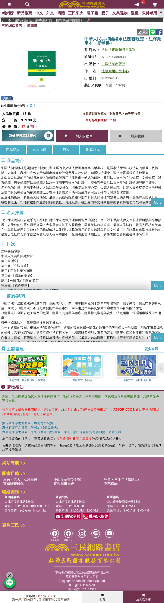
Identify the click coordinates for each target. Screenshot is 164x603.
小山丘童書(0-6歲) (67, 479)
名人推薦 (39, 149)
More (157, 202)
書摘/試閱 (93, 149)
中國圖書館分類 (14, 105)
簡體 (61, 13)
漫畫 (135, 13)
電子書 (92, 13)
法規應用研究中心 (115, 70)
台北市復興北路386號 (19, 501)
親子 (105, 13)
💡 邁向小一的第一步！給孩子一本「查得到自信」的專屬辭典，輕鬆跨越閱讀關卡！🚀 (42, 20)
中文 (39, 13)
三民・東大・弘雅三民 (20, 479)
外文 (50, 13)
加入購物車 (143, 599)
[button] (161, 368)
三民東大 (75, 13)
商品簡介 (13, 149)
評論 (145, 32)
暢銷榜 (8, 13)
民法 (32, 105)
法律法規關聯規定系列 (118, 49)
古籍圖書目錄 (13, 483)
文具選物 (120, 13)
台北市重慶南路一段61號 (123, 501)
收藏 (102, 599)
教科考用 (149, 13)
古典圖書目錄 (64, 483)
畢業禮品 (111, 483)
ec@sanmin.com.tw (33, 510)
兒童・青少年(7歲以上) (121, 479)
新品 (24, 13)
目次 (66, 149)
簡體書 (32, 25)
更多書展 (152, 349)
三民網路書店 (11, 25)
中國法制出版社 (113, 63)
